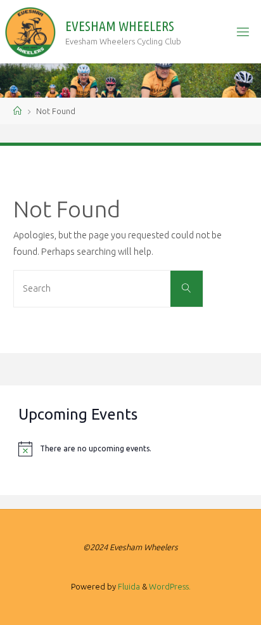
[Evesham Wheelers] (30, 32)
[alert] (130, 448)
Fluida (128, 586)
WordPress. (170, 586)
